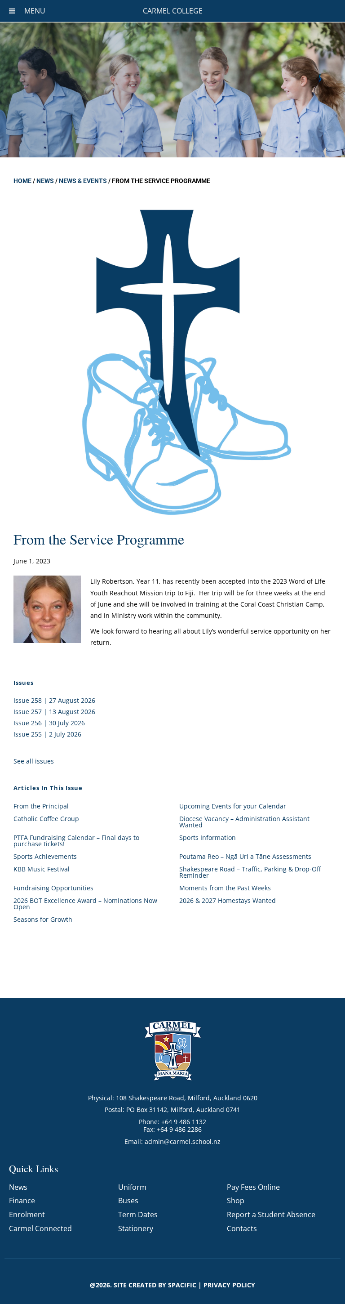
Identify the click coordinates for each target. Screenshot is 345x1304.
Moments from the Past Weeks (225, 888)
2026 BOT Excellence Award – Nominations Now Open (85, 903)
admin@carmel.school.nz (183, 1141)
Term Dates (138, 1214)
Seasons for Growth (42, 919)
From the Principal (41, 806)
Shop (235, 1201)
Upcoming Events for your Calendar (232, 806)
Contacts (242, 1228)
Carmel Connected (40, 1228)
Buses (128, 1201)
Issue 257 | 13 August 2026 (54, 711)
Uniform (132, 1187)
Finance (22, 1201)
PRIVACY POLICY (229, 1285)
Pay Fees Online (253, 1187)
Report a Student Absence (271, 1214)
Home (22, 180)
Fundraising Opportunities (53, 888)
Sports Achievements (45, 856)
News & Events (83, 180)
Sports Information (207, 837)
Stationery (135, 1228)
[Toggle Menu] (12, 11)
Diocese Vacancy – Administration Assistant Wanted (244, 821)
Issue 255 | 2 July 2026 (47, 734)
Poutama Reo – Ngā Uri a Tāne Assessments (245, 856)
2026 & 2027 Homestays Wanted (227, 900)
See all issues (33, 761)
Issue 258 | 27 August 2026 (54, 700)
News (45, 180)
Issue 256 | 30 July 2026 (49, 723)
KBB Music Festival (41, 869)
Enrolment (27, 1214)
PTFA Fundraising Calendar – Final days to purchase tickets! (76, 840)
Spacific (182, 1285)
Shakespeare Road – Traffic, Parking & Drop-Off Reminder (250, 872)
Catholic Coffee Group (46, 818)
